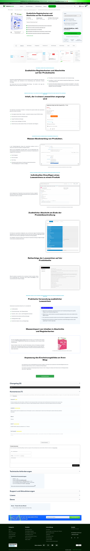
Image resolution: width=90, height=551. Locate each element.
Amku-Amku (27, 539)
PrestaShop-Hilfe (49, 536)
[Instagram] (78, 537)
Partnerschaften (12, 532)
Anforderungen (39, 18)
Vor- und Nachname (14, 451)
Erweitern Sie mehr (30, 35)
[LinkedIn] (72, 537)
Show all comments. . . (45, 442)
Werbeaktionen (28, 529)
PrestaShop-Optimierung (30, 532)
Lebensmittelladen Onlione (31, 536)
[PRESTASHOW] (8, 6)
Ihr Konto (48, 529)
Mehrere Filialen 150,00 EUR (70, 24)
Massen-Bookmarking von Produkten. (35, 29)
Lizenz (68, 45)
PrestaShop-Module (29, 531)
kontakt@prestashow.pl (76, 532)
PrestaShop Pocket (59, 1)
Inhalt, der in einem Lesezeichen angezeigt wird (36, 27)
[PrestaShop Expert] (13, 545)
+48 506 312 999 (74, 534)
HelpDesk (48, 534)
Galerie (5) (22, 45)
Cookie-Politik (49, 539)
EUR (77, 545)
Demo (74, 45)
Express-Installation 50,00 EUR (70, 20)
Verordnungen (49, 537)
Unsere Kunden (12, 534)
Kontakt (10, 537)
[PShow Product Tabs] (18, 56)
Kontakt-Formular (75, 528)
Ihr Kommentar (13, 457)
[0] (86, 6)
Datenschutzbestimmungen (52, 541)
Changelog (37, 45)
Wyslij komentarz (75, 465)
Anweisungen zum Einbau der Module (54, 531)
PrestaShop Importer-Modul (20, 339)
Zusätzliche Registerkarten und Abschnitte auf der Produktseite (40, 25)
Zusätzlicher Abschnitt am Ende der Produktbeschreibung (38, 33)
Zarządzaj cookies (68, 549)
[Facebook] (75, 537)
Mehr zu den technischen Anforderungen (22, 486)
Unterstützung (61, 45)
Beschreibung (29, 45)
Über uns (10, 531)
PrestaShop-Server (29, 534)
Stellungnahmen (12, 536)
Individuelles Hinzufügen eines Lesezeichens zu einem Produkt (39, 31)
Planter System (28, 537)
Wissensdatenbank (50, 532)
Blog (10, 529)
